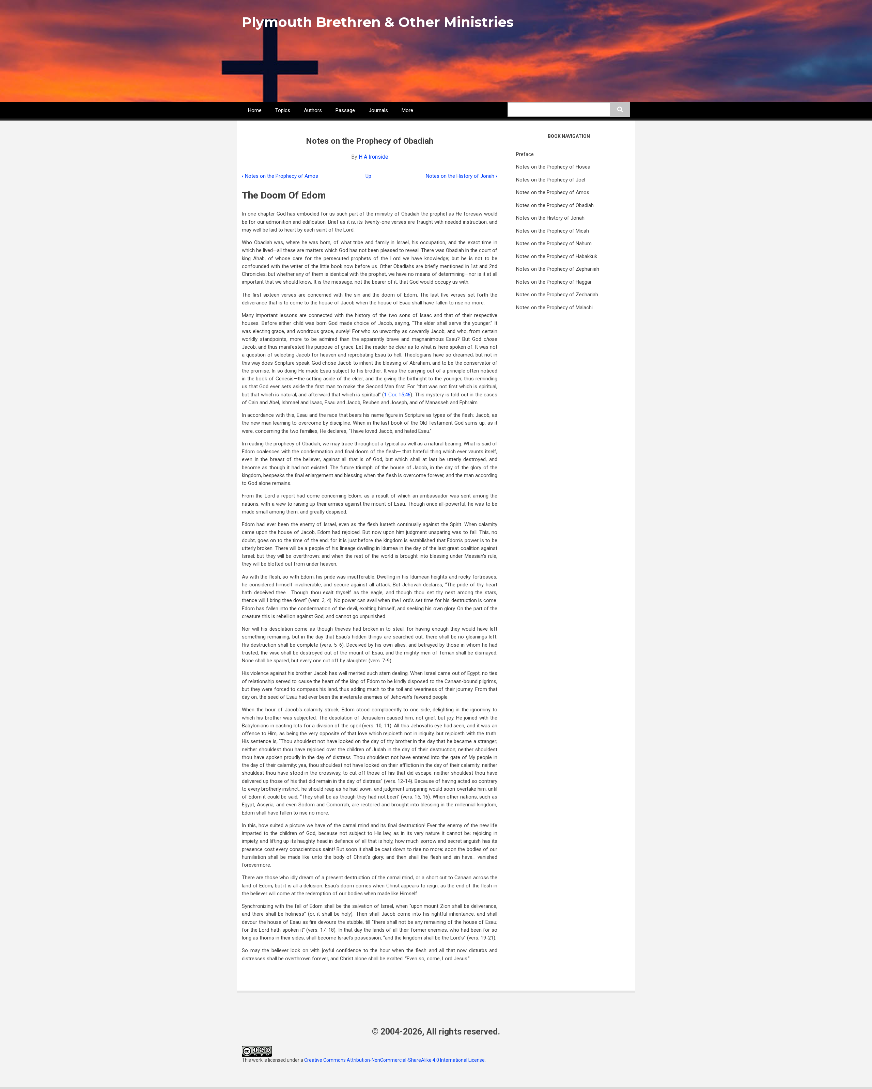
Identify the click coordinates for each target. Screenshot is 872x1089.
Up (368, 176)
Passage (345, 110)
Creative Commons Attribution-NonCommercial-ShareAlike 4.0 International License (394, 1060)
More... (409, 110)
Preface (525, 154)
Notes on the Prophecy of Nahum (554, 243)
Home (255, 110)
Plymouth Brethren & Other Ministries (378, 22)
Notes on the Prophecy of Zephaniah (557, 269)
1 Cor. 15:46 (397, 395)
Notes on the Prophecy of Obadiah (555, 205)
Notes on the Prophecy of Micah (552, 231)
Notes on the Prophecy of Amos (280, 176)
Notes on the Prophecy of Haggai (553, 282)
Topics (282, 110)
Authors (313, 110)
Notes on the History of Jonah (461, 176)
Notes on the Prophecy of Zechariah (557, 294)
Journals (378, 110)
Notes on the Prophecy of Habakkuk (556, 256)
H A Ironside (373, 157)
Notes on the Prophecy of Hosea (553, 167)
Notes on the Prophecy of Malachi (554, 307)
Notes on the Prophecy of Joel (550, 180)
